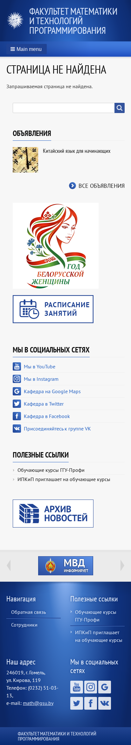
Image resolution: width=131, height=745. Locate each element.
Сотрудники (24, 624)
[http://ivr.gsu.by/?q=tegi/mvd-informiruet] (65, 565)
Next (122, 565)
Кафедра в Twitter (44, 404)
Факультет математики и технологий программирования (73, 20)
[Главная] (17, 21)
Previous (8, 565)
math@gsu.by (38, 703)
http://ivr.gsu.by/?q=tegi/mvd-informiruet (65, 565)
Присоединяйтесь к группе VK (57, 428)
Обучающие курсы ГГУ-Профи (51, 470)
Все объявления (102, 185)
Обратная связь (28, 612)
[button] (26, 49)
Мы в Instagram (41, 379)
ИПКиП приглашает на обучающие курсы (63, 479)
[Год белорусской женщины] (56, 245)
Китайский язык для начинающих (76, 150)
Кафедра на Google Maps (52, 391)
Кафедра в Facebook (47, 416)
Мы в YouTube (39, 366)
